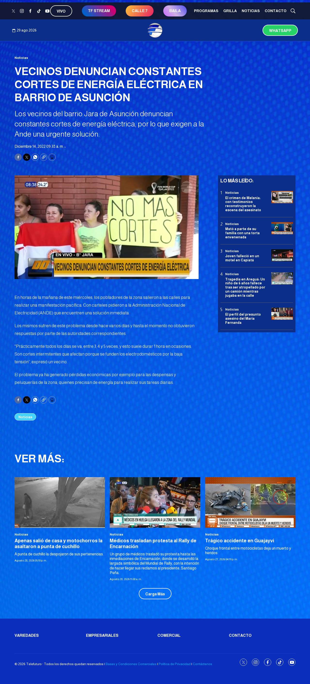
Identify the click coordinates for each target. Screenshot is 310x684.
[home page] (155, 30)
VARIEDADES (27, 635)
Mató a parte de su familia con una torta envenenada (242, 233)
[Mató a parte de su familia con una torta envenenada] (282, 228)
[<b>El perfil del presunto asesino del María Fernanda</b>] (282, 313)
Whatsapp (280, 31)
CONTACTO (276, 11)
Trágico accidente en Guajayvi (239, 540)
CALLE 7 (139, 11)
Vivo (61, 11)
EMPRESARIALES (102, 635)
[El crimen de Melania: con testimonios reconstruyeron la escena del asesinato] (282, 197)
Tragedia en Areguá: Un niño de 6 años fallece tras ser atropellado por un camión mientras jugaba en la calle (245, 287)
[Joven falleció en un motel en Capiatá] (282, 255)
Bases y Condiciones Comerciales (131, 664)
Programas (206, 11)
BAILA (175, 11)
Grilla (230, 11)
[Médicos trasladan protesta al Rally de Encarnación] (155, 502)
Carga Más (155, 594)
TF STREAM (99, 11)
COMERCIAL (169, 635)
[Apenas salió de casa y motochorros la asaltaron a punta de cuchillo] (60, 502)
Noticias (251, 11)
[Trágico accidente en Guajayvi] (250, 502)
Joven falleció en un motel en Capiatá (242, 258)
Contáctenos (202, 664)
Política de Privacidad (175, 664)
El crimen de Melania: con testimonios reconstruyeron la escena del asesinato (243, 204)
